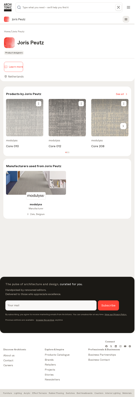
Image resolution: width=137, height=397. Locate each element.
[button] (65, 152)
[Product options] (38, 103)
